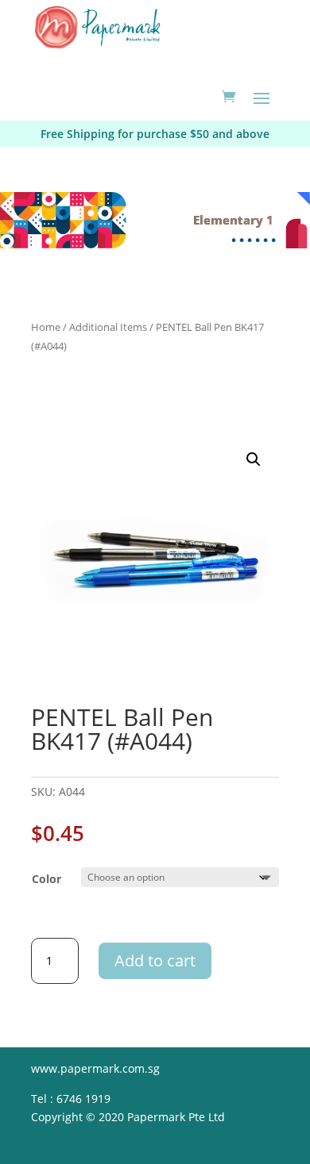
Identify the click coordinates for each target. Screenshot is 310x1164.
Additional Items (108, 327)
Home (45, 327)
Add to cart (155, 960)
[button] (253, 459)
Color (46, 878)
